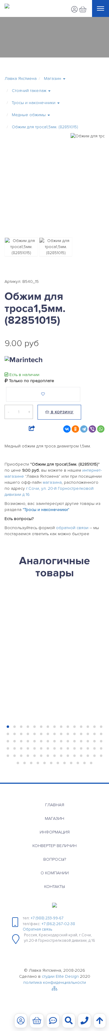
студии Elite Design (60, 976)
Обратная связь (37, 929)
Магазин (54, 818)
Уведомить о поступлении (35, 687)
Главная (54, 804)
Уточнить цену (19, 674)
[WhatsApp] (100, 429)
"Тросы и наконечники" (46, 509)
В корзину (62, 412)
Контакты (54, 886)
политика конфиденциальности (54, 982)
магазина (52, 482)
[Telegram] (84, 429)
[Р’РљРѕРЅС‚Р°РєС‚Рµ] (67, 429)
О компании (55, 873)
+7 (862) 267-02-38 (58, 923)
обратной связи (72, 527)
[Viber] (92, 429)
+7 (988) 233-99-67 (47, 918)
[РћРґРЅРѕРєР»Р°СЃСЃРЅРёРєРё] (75, 429)
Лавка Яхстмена (21, 78)
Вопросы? (54, 859)
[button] (54, 79)
